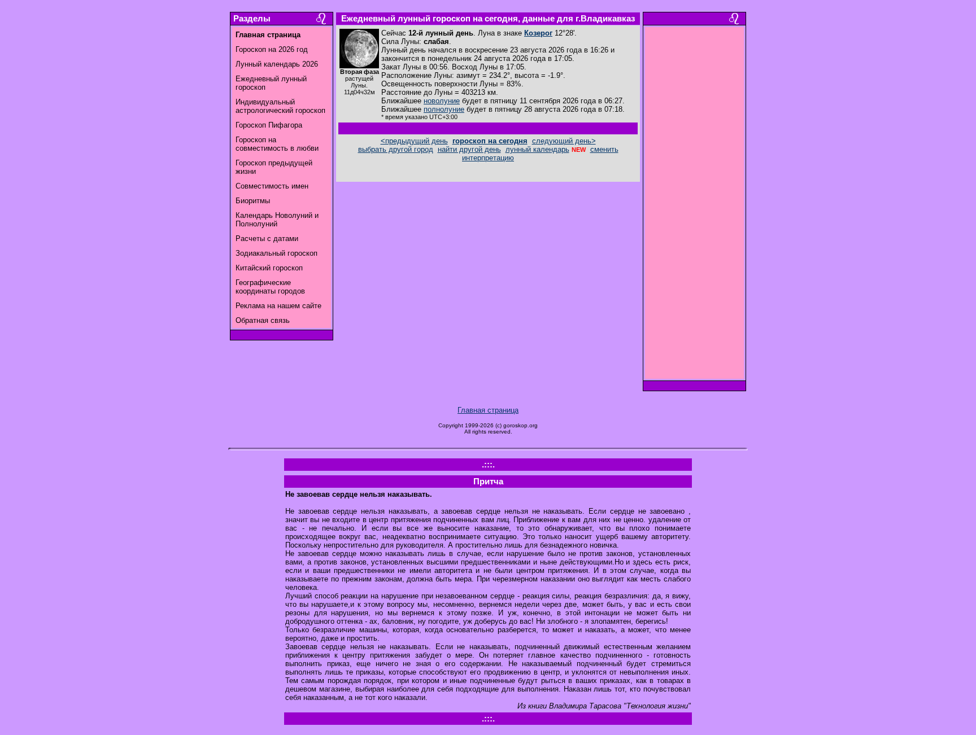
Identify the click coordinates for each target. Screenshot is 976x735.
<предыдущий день (414, 141)
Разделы (252, 18)
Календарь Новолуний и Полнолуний (277, 219)
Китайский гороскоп (269, 268)
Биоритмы (253, 200)
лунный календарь (537, 149)
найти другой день (469, 149)
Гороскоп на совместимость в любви (277, 143)
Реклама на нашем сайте (278, 305)
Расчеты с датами (267, 238)
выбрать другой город (395, 149)
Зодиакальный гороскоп (276, 253)
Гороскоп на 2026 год (272, 49)
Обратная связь (263, 320)
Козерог (538, 33)
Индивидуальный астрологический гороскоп (280, 106)
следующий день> (564, 141)
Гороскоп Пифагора (269, 125)
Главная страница (487, 410)
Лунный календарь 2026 (277, 64)
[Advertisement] (695, 206)
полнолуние (444, 109)
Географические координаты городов (270, 286)
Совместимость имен (272, 186)
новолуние (442, 101)
